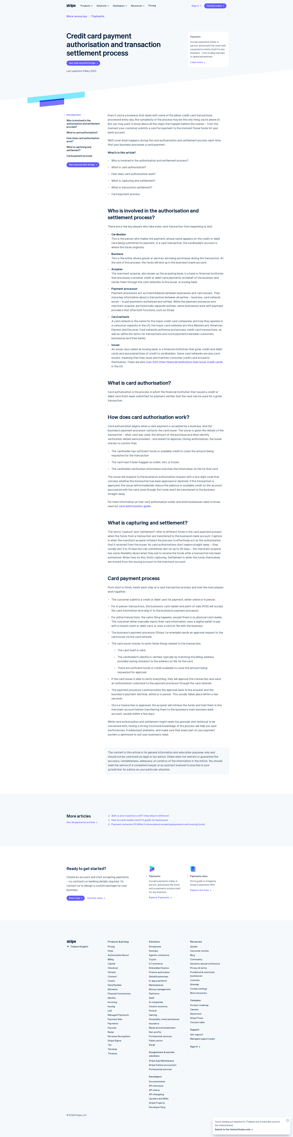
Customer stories (199, 950)
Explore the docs (199, 890)
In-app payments (158, 980)
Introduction (74, 114)
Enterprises (155, 946)
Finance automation (159, 972)
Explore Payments (159, 897)
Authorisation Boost (118, 955)
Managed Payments (118, 1014)
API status (154, 1090)
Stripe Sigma (114, 1040)
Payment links (115, 1019)
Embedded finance (159, 967)
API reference (156, 1085)
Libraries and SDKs (159, 1098)
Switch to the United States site (232, 1129)
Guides (194, 946)
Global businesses (158, 976)
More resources (77, 16)
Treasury (112, 1053)
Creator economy (158, 1006)
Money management (160, 989)
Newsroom (196, 1013)
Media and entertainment (162, 1027)
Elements (113, 989)
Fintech (153, 1010)
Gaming (153, 1014)
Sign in (195, 5)
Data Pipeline (115, 984)
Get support (196, 1034)
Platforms (154, 993)
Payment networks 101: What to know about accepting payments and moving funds (158, 824)
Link (110, 1010)
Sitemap (194, 984)
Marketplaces (156, 984)
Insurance (154, 1023)
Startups (153, 950)
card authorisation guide (135, 506)
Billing (111, 959)
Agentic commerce (159, 955)
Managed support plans (202, 1038)
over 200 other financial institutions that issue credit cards (184, 362)
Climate (112, 972)
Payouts (112, 1027)
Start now (74, 897)
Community (196, 959)
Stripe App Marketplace (161, 1060)
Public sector (156, 1040)
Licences (195, 980)
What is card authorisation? (82, 132)
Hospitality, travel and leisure (164, 1019)
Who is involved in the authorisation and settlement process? (83, 123)
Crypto (111, 980)
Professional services (160, 1036)
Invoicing (112, 1002)
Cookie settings (198, 988)
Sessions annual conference (205, 963)
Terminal (112, 1049)
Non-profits (155, 1031)
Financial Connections (119, 993)
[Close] (287, 1121)
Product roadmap (199, 1005)
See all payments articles (81, 822)
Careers (194, 1009)
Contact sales (214, 5)
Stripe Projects (157, 1102)
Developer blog (157, 1107)
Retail (152, 1044)
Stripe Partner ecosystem (162, 1064)
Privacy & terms (198, 967)
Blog (192, 955)
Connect (112, 976)
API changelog (156, 1094)
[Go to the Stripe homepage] (70, 942)
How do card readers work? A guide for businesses (139, 819)
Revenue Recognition (119, 1036)
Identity (112, 997)
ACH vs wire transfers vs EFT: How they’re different (140, 815)
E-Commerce (156, 963)
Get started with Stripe (82, 62)
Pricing (152, 5)
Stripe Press (196, 1017)
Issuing (111, 1006)
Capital (111, 963)
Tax (110, 1044)
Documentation (157, 1081)
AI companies (156, 1002)
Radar (111, 1031)
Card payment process (79, 155)
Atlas (110, 950)
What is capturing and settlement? (79, 148)
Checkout (113, 967)
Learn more (196, 62)
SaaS (151, 997)
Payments (97, 16)
